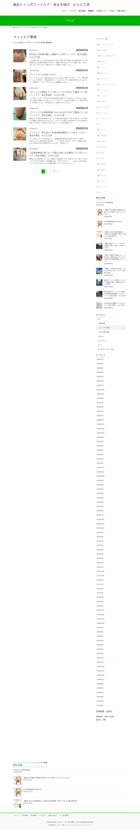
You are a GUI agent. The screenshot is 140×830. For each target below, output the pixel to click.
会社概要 (102, 170)
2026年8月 (100, 359)
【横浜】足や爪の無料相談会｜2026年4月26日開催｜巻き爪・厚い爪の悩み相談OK (115, 234)
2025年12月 (100, 389)
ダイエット (103, 96)
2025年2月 (100, 420)
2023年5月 (100, 498)
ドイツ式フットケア (106, 44)
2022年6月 (100, 545)
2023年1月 (100, 515)
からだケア (101, 340)
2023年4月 (100, 502)
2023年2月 (100, 511)
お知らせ (102, 130)
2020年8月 (100, 632)
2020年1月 (100, 662)
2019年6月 (100, 692)
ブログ (100, 124)
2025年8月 (100, 398)
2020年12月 (100, 614)
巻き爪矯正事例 (105, 332)
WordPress (59, 825)
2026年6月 (100, 363)
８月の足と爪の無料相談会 (104, 202)
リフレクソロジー (105, 79)
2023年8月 (100, 485)
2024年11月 (100, 428)
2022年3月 (100, 558)
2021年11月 (100, 571)
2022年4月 (100, 554)
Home (15, 763)
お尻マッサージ (104, 73)
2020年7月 (100, 636)
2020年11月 (100, 619)
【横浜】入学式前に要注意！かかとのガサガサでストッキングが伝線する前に (115, 270)
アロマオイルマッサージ (108, 84)
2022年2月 (100, 562)
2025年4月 (100, 411)
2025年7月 (100, 402)
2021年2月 (100, 606)
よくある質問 (64, 815)
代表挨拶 (102, 164)
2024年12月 (100, 424)
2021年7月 (100, 584)
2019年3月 (100, 705)
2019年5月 (100, 697)
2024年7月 (100, 441)
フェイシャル (103, 90)
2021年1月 (100, 610)
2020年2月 (100, 658)
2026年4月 (100, 372)
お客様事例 (103, 135)
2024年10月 (100, 433)
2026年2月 (100, 381)
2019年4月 (100, 701)
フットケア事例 (82, 50)
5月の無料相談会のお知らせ (113, 221)
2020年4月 (100, 649)
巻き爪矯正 (103, 50)
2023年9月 (100, 480)
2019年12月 (100, 666)
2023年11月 (100, 472)
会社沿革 (102, 175)
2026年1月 (100, 385)
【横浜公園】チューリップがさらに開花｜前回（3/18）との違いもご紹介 (115, 245)
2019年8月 (100, 684)
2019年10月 (100, 675)
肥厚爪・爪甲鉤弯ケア (107, 56)
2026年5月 (100, 368)
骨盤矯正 (102, 61)
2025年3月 (100, 415)
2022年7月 (100, 541)
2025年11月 (100, 394)
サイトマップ (102, 187)
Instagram (102, 141)
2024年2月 (100, 463)
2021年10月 (100, 575)
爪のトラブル (102, 113)
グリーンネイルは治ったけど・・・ (46, 74)
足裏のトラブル (103, 107)
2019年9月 (100, 679)
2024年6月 (100, 446)
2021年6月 (100, 588)
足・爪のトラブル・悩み (106, 349)
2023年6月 (100, 493)
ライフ (100, 345)
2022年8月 (100, 537)
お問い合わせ (102, 147)
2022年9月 (100, 532)
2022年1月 (100, 567)
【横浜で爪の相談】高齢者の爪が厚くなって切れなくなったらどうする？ (115, 212)
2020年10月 (100, 623)
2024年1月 (100, 467)
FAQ (99, 192)
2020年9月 (100, 627)
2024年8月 (100, 437)
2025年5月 (100, 407)
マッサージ (103, 67)
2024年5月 (100, 450)
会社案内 (101, 158)
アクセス (102, 181)
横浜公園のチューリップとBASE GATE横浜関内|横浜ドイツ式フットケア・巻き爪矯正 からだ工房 (115, 293)
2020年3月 (100, 653)
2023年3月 (100, 506)
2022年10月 (100, 528)
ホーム (17, 815)
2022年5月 (100, 549)
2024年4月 (100, 454)
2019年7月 (100, 688)
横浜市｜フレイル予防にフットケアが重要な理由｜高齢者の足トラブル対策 (115, 282)
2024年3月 (100, 459)
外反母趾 (102, 101)
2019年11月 (100, 671)
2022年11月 (100, 524)
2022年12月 (100, 519)
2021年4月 (100, 597)
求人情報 (101, 153)
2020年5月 (100, 645)
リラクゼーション (104, 118)
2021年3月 (100, 601)
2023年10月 (100, 476)
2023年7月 (100, 489)
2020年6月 (100, 640)
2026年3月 (100, 376)
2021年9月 (100, 580)
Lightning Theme (69, 825)
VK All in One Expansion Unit (83, 825)
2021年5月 (100, 593)
